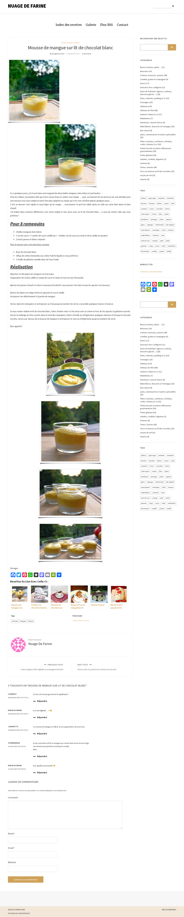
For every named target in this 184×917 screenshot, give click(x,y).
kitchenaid (159, 225)
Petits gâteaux (146, 155)
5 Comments (86, 54)
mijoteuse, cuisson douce (151, 122)
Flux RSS (106, 25)
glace (143, 225)
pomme (143, 246)
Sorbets (143, 163)
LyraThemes (172, 910)
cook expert (145, 214)
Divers (143, 83)
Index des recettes (69, 25)
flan (160, 214)
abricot (143, 198)
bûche (159, 203)
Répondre (42, 701)
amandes (170, 198)
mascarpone (145, 230)
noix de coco (145, 241)
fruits (161, 219)
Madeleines (145, 118)
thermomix (145, 251)
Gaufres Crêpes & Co (149, 114)
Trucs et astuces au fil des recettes (155, 171)
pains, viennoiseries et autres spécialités (158, 134)
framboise (144, 219)
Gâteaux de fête (147, 110)
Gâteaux (143, 106)
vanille (154, 251)
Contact (122, 25)
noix (162, 235)
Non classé (145, 130)
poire (168, 241)
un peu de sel (146, 175)
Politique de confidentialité (19, 913)
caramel (144, 209)
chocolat (15, 621)
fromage (154, 219)
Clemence (12, 694)
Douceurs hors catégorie (151, 87)
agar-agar (152, 198)
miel (163, 230)
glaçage (150, 225)
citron (167, 209)
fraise (167, 214)
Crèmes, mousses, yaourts (70, 43)
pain (161, 241)
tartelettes (172, 246)
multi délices (145, 235)
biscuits (152, 203)
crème (154, 214)
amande (161, 198)
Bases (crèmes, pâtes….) (151, 67)
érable (169, 251)
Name (11, 833)
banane (143, 203)
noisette (156, 235)
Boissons (144, 71)
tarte (163, 246)
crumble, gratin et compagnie (153, 79)
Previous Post (42, 667)
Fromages (144, 102)
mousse (30, 621)
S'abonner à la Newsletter (151, 271)
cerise (152, 209)
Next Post (97, 667)
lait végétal (170, 225)
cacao (166, 203)
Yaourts (143, 179)
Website (12, 862)
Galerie (91, 25)
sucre (157, 246)
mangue (23, 621)
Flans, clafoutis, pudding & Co (153, 98)
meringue (156, 230)
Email (11, 848)
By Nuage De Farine (57, 54)
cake (172, 203)
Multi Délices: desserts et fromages (155, 126)
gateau (168, 219)
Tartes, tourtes (146, 167)
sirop (151, 246)
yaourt (161, 251)
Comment (13, 797)
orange (154, 241)
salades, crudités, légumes (152, 159)
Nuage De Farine (27, 6)
